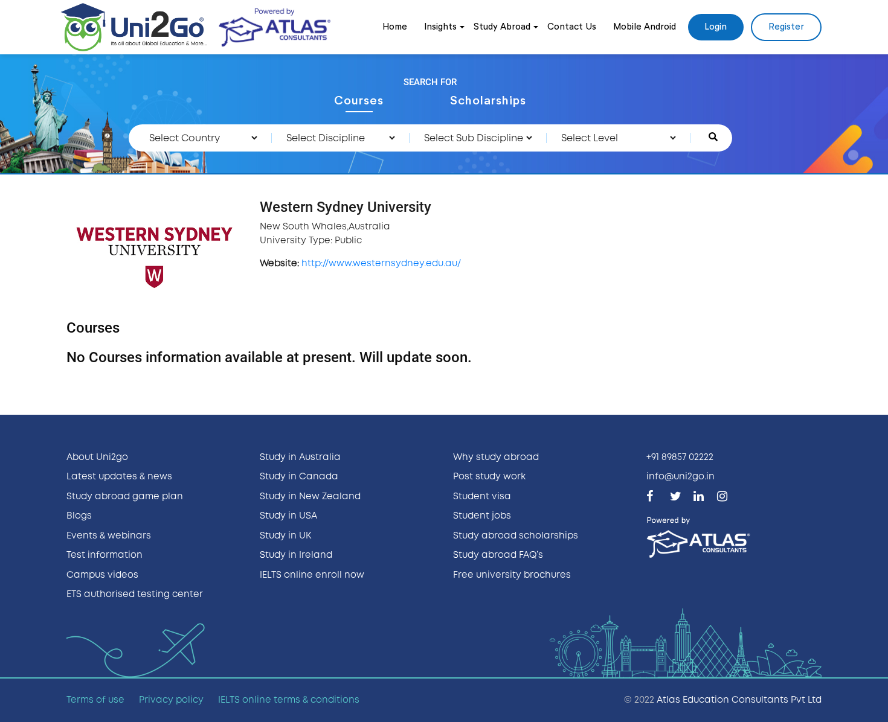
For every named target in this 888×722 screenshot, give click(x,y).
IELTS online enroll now (312, 575)
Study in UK (285, 536)
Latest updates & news (119, 477)
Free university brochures (512, 575)
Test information (104, 555)
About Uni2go (97, 457)
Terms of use (95, 700)
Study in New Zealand (310, 497)
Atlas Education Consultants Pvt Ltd (739, 700)
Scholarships (488, 101)
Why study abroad (496, 457)
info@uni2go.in (680, 477)
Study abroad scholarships (515, 536)
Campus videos (102, 575)
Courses (359, 101)
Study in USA (288, 516)
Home (394, 26)
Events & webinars (108, 536)
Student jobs (482, 516)
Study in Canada (299, 477)
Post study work (489, 477)
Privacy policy (171, 700)
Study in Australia (300, 457)
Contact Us (571, 26)
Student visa (482, 497)
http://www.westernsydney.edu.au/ (381, 264)
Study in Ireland (296, 555)
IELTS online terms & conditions (288, 700)
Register (786, 26)
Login (715, 26)
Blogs (79, 516)
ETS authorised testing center (134, 594)
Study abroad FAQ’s (498, 555)
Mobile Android (644, 26)
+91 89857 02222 (679, 457)
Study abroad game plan (124, 497)
